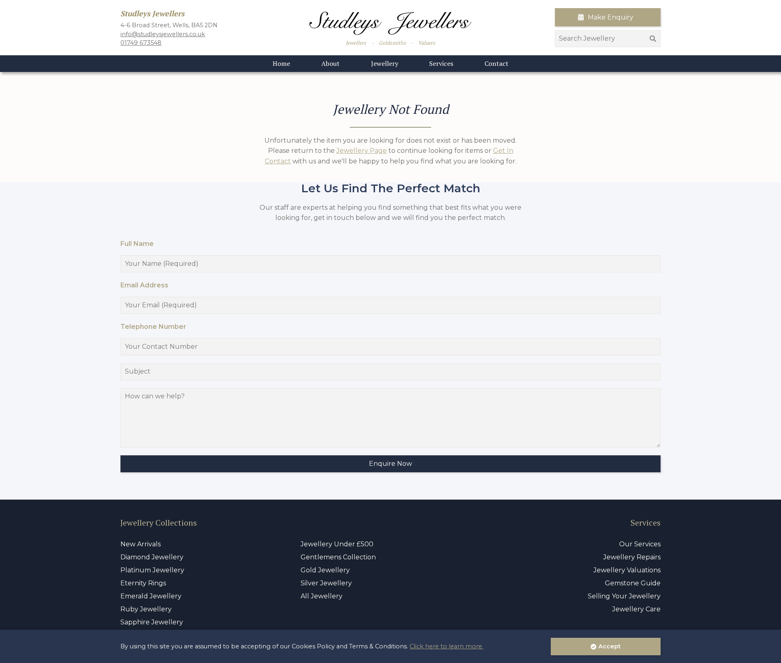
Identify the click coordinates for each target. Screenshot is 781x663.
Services (441, 63)
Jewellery (384, 63)
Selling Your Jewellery (624, 596)
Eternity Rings (143, 583)
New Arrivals (140, 544)
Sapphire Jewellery (151, 622)
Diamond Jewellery (151, 557)
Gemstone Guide (633, 583)
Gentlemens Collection (338, 557)
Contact (496, 63)
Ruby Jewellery (146, 609)
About (330, 63)
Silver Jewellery (326, 583)
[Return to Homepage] (390, 23)
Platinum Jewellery (152, 570)
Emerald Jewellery (150, 596)
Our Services (640, 544)
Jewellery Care (636, 609)
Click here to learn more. (446, 646)
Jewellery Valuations (627, 570)
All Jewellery (322, 596)
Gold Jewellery (325, 570)
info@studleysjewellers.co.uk (162, 34)
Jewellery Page (361, 150)
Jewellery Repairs (632, 557)
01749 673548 (140, 42)
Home (281, 63)
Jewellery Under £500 (337, 544)
